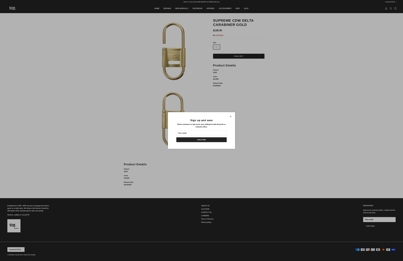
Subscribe (201, 140)
